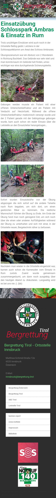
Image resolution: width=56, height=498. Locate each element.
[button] (5, 5)
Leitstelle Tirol (14, 406)
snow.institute (14, 422)
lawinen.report (15, 416)
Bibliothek (13, 434)
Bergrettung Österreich (18, 388)
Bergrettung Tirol (16, 394)
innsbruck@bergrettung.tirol (20, 376)
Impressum (13, 428)
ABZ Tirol (12, 400)
